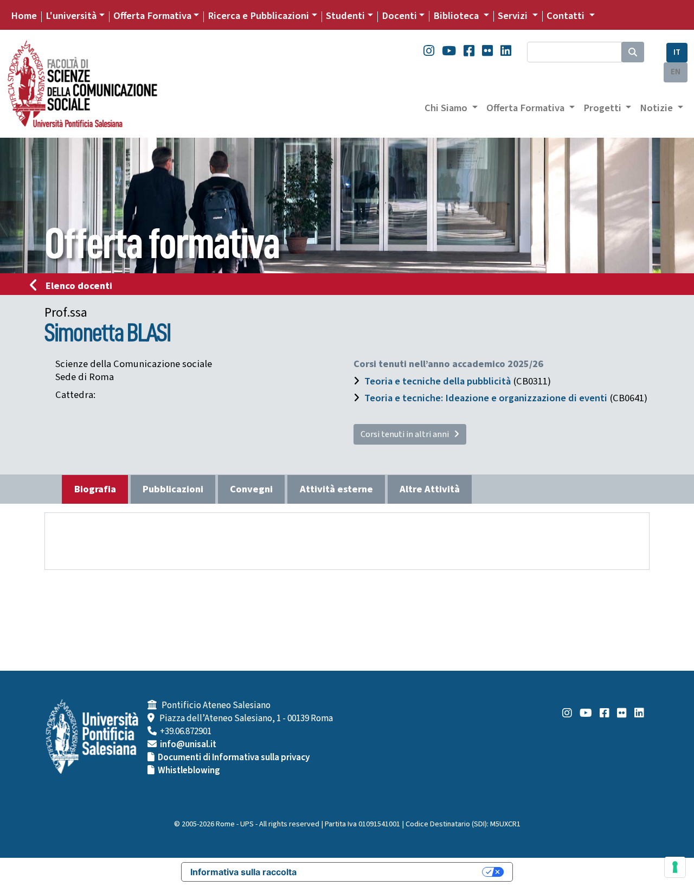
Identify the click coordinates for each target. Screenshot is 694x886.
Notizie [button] (657, 108)
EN (675, 72)
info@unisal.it (188, 744)
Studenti (345, 16)
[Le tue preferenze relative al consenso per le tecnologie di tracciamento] (675, 867)
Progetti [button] (603, 108)
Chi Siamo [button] (447, 108)
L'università (71, 16)
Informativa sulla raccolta (243, 871)
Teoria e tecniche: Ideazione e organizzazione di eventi (485, 398)
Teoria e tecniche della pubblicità (437, 381)
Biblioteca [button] (457, 16)
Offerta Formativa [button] (526, 108)
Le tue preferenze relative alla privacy (394, 871)
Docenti (399, 16)
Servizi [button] (514, 16)
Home (24, 16)
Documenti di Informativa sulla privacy (234, 757)
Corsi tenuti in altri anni (407, 434)
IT (676, 52)
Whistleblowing (189, 770)
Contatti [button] (567, 16)
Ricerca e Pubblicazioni (258, 16)
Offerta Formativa (152, 16)
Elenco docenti (79, 286)
